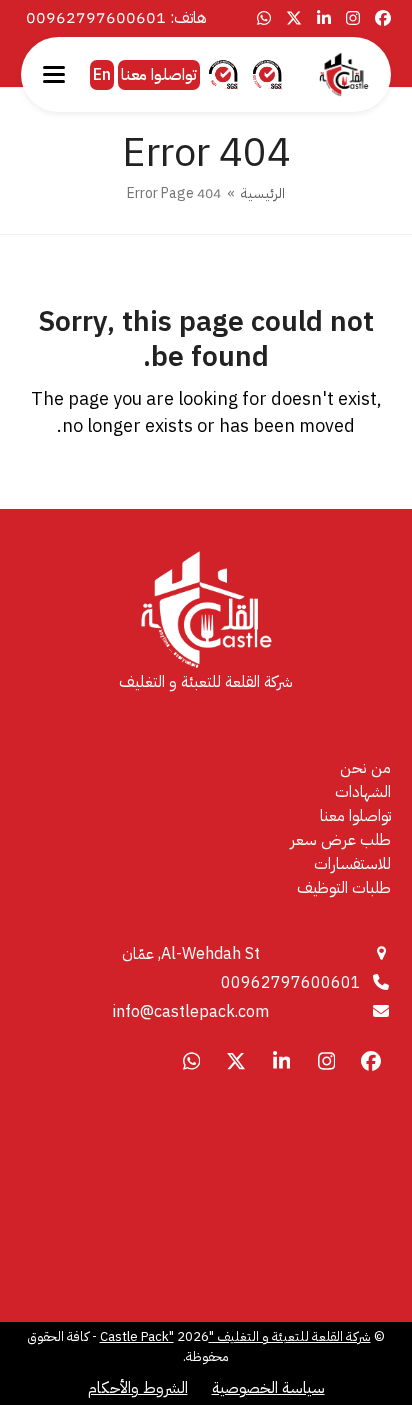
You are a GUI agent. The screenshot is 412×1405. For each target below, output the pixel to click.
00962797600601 (291, 983)
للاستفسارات (352, 864)
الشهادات (363, 792)
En (102, 75)
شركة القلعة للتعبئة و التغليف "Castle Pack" (235, 1336)
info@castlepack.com (191, 1012)
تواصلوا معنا (159, 75)
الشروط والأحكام (138, 1388)
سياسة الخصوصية (268, 1388)
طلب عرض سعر (340, 840)
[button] (54, 74)
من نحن (365, 768)
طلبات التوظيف (344, 888)
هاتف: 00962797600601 (116, 18)
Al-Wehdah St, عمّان (191, 954)
